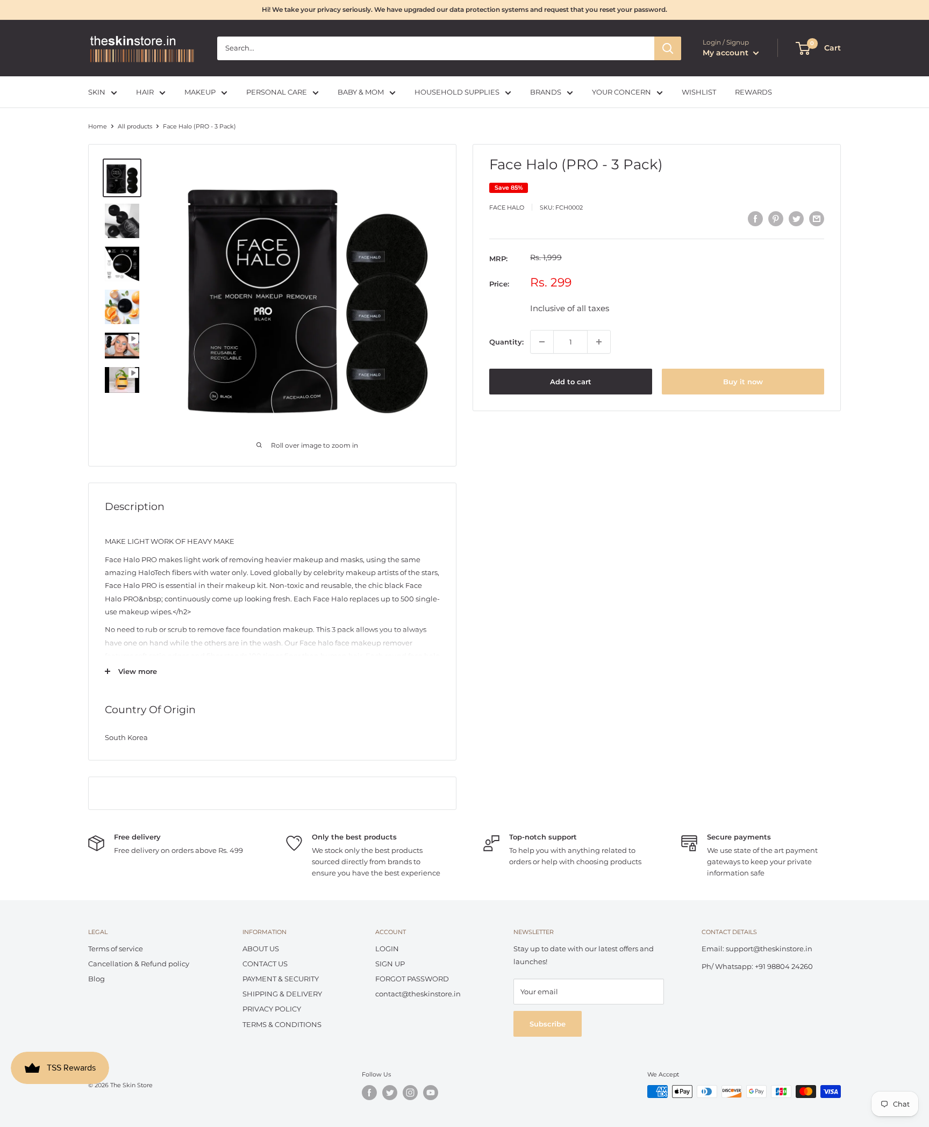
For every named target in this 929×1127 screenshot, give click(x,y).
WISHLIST (699, 92)
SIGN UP (390, 963)
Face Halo (506, 207)
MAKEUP (200, 92)
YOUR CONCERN (621, 92)
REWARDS (753, 92)
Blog (96, 978)
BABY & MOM (361, 92)
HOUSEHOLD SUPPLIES (457, 92)
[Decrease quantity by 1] (542, 342)
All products (135, 126)
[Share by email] (816, 218)
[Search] (667, 48)
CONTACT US (265, 963)
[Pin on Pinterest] (775, 218)
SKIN (96, 92)
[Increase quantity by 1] (599, 342)
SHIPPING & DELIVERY (282, 993)
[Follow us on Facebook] (369, 1092)
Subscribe (548, 1024)
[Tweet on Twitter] (796, 218)
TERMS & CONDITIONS (281, 1024)
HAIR (145, 92)
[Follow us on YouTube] (430, 1092)
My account (727, 53)
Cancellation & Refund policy (138, 963)
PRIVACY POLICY (271, 1008)
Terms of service (115, 948)
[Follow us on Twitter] (389, 1092)
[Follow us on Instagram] (410, 1092)
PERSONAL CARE (276, 92)
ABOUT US (260, 948)
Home (97, 126)
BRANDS (545, 92)
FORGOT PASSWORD (412, 978)
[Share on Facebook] (755, 218)
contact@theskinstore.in (418, 993)
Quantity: (506, 342)
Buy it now (743, 381)
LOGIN (387, 948)
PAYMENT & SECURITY (280, 978)
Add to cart (570, 381)
